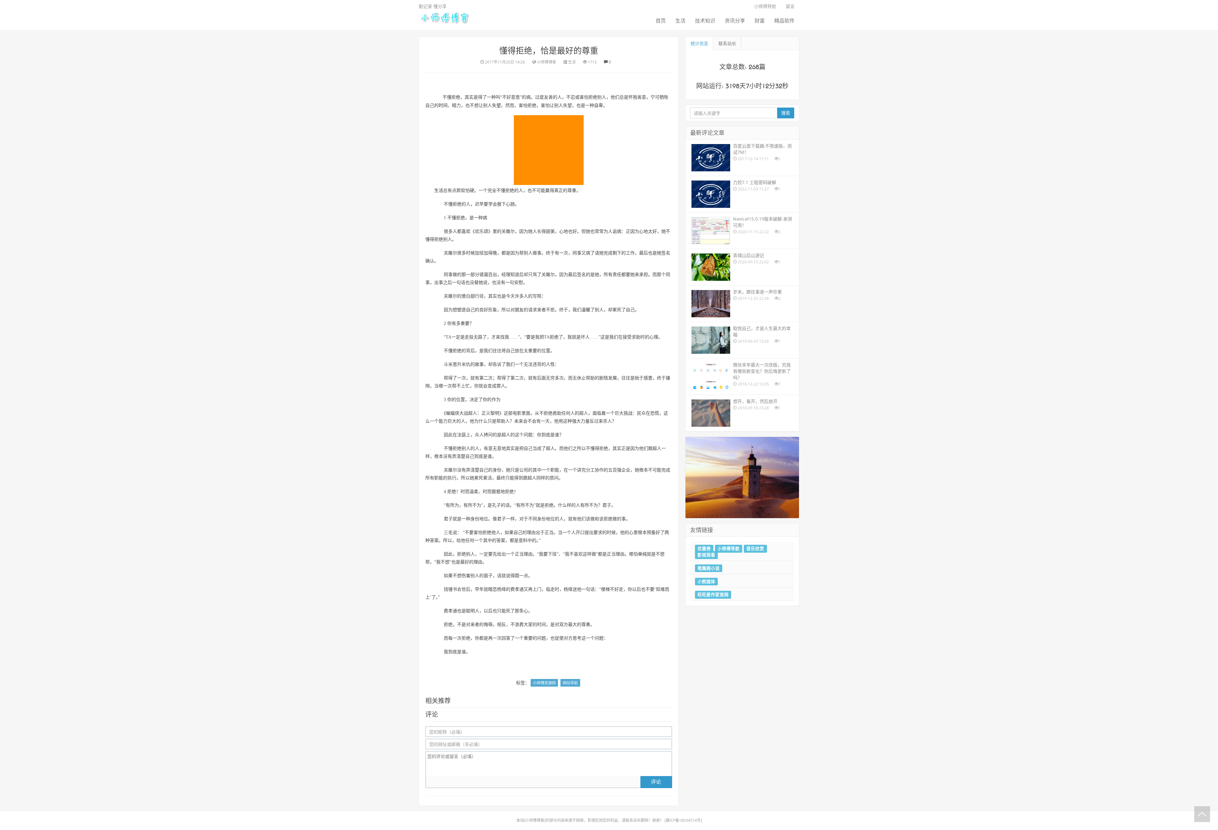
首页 (661, 20)
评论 (656, 781)
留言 (790, 6)
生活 (680, 20)
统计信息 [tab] (699, 43)
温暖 (585, 309)
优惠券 (704, 548)
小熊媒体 (706, 581)
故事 (479, 364)
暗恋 (492, 589)
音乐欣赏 (755, 548)
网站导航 (570, 683)
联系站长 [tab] (727, 43)
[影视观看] (742, 477)
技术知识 (705, 20)
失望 (496, 105)
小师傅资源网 (544, 683)
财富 (760, 20)
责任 (616, 274)
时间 (443, 105)
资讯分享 (735, 20)
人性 (550, 364)
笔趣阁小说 (708, 568)
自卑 (598, 105)
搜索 (785, 113)
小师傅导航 (765, 6)
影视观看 (706, 555)
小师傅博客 (534, 820)
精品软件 (784, 20)
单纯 (642, 554)
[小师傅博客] (444, 17)
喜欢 (466, 231)
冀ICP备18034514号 (683, 820)
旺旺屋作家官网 (713, 594)
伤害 (466, 575)
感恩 (648, 378)
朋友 (519, 309)
